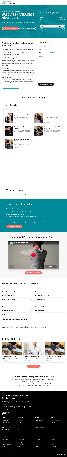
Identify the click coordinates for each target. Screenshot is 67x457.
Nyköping (37, 439)
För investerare (22, 429)
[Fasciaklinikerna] (8, 2)
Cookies (53, 422)
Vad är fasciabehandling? (29, 28)
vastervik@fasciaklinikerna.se (52, 52)
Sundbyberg (5, 439)
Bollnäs (53, 439)
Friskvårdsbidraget (6, 429)
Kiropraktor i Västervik (21, 323)
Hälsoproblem (5, 425)
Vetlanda (53, 442)
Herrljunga (53, 446)
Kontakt (37, 425)
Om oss (20, 420)
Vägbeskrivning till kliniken (45, 84)
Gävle (19, 446)
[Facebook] (57, 454)
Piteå (36, 442)
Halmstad (20, 444)
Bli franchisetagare (39, 427)
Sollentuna (4, 442)
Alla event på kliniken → (55, 191)
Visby (36, 446)
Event (19, 427)
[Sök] (60, 2)
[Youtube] (64, 454)
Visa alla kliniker (33, 366)
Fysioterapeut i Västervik (36, 323)
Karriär (20, 425)
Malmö (3, 446)
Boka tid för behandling (10, 28)
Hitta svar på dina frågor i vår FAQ (11, 87)
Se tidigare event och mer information (31, 194)
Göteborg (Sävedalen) (7, 444)
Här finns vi (5, 420)
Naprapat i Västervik (8, 323)
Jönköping (20, 442)
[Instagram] (59, 454)
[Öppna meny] (63, 2)
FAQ (36, 422)
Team (19, 422)
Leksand (53, 444)
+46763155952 (49, 49)
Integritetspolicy (55, 420)
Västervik (37, 444)
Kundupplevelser (6, 427)
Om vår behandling (6, 422)
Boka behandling (39, 420)
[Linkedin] (62, 454)
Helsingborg (21, 439)
